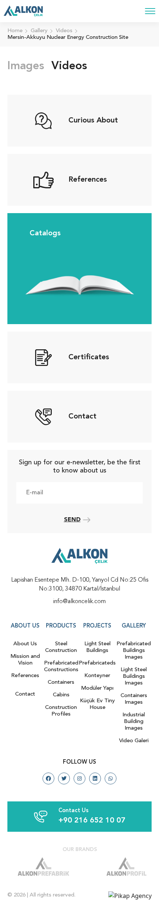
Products (61, 626)
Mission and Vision (25, 660)
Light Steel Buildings (97, 647)
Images (25, 66)
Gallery (134, 626)
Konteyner (97, 676)
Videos (69, 66)
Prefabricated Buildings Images (133, 650)
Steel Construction (61, 647)
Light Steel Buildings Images (134, 676)
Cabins (61, 695)
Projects (97, 626)
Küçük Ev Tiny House (97, 704)
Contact (25, 694)
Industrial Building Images (133, 721)
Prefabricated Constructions (61, 666)
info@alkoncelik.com (79, 602)
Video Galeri (134, 741)
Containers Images (134, 699)
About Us (25, 644)
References (25, 676)
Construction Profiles (61, 711)
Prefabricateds (97, 663)
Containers (61, 682)
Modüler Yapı (97, 688)
